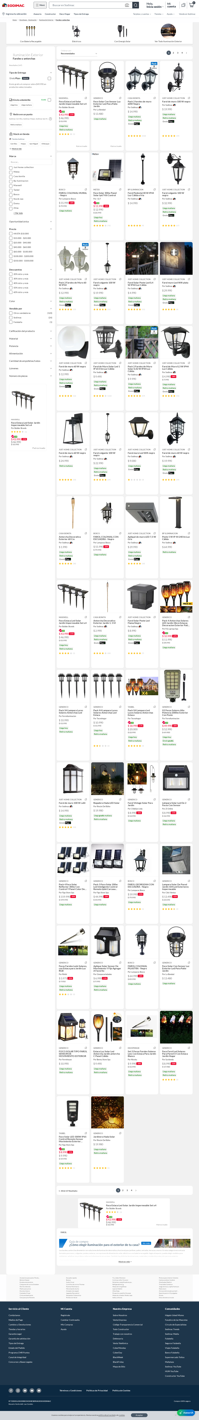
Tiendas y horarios (17, 1329)
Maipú (23, 144)
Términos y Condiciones (71, 1390)
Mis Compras (67, 1324)
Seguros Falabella (173, 1343)
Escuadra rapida (71, 1278)
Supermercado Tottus (174, 1357)
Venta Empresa (119, 1320)
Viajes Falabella (172, 1348)
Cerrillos (13, 144)
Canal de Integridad (17, 1357)
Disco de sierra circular (166, 1297)
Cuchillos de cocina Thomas (75, 1284)
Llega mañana (26, 105)
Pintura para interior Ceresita (168, 1278)
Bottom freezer (24, 1280)
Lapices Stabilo (117, 1289)
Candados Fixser (25, 1293)
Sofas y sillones (117, 1297)
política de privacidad (106, 1415)
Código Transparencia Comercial (128, 1324)
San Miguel (34, 144)
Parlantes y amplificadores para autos (122, 1282)
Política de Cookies (121, 1390)
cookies (122, 1415)
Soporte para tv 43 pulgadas (168, 1293)
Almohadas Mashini (165, 1282)
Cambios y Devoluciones (20, 1324)
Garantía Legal (15, 1334)
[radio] (60, 134)
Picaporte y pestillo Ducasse (121, 1293)
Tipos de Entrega (81, 14)
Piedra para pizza (25, 1289)
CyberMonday (119, 1348)
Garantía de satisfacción (19, 1338)
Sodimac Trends (172, 1329)
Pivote (161, 1295)
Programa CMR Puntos (19, 1352)
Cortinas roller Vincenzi (120, 1280)
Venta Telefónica (120, 1343)
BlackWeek (118, 1357)
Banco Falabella (172, 1352)
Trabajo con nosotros (122, 1334)
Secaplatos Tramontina (73, 1295)
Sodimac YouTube (173, 1366)
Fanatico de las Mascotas (176, 1320)
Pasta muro (162, 1289)
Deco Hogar (64, 14)
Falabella (169, 1338)
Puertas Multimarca (72, 1286)
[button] (94, 5)
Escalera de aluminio (26, 1282)
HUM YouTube (171, 1371)
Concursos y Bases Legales (20, 1362)
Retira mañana (16, 125)
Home (15, 20)
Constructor (50, 14)
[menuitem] (140, 14)
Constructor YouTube (175, 1376)
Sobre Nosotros (120, 1315)
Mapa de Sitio (119, 1366)
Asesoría (37, 14)
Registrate (65, 1315)
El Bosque (45, 144)
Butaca (68, 1280)
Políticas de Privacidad (97, 1390)
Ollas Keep (115, 1291)
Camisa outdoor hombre (167, 1280)
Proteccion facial (71, 1297)
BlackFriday (118, 1362)
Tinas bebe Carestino (166, 1284)
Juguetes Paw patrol (72, 1293)
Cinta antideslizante (26, 1295)
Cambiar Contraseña (70, 1320)
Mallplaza (169, 1362)
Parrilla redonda (25, 1286)
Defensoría (118, 1338)
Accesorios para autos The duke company (30, 1278)
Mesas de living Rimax (119, 1286)
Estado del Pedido (17, 1348)
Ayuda (63, 1329)
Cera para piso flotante (27, 1297)
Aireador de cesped (72, 1291)
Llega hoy (14, 105)
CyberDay (117, 1352)
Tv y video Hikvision (118, 1278)
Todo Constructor (121, 1329)
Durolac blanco (25, 1291)
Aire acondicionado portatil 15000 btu (169, 1291)
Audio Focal (70, 1282)
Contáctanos (14, 1315)
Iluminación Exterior (46, 20)
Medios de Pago (16, 1320)
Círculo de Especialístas (175, 1324)
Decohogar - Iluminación (28, 20)
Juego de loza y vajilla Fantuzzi (169, 1286)
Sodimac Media (172, 1334)
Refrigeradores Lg (118, 1284)
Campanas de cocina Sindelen (29, 1284)
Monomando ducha (72, 1289)
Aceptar (139, 1415)
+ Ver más (18, 213)
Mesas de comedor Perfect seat (122, 1295)
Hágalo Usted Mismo (174, 1315)
